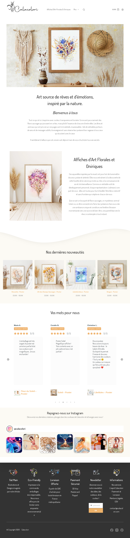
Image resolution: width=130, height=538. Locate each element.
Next (122, 359)
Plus (75, 9)
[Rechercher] (84, 10)
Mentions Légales (116, 498)
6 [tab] (74, 402)
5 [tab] (70, 402)
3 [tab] (63, 402)
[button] (14, 445)
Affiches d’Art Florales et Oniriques (58, 9)
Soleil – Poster (28, 392)
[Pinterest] (122, 530)
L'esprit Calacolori (116, 488)
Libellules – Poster (66, 392)
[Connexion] (123, 10)
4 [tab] (67, 402)
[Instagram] (116, 530)
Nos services (116, 485)
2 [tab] (59, 402)
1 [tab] (55, 402)
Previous (8, 359)
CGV (116, 501)
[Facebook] (111, 530)
